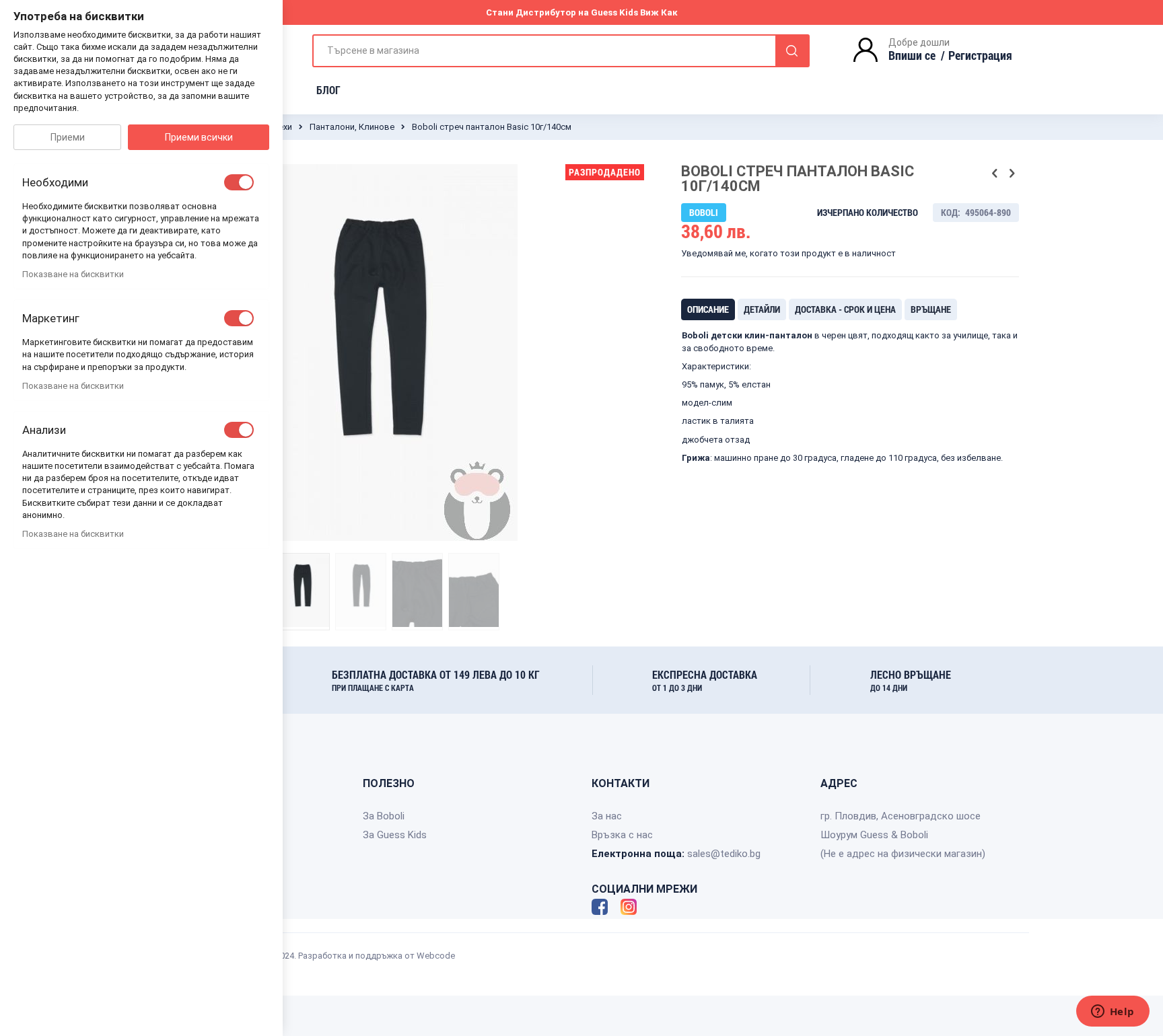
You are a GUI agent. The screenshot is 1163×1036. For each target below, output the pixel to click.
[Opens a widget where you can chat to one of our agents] (1113, 1012)
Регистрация (980, 55)
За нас (607, 816)
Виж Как (659, 12)
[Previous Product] (994, 173)
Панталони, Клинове (352, 127)
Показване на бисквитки (73, 274)
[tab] (708, 309)
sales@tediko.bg (724, 854)
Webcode (436, 956)
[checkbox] (239, 182)
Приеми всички (199, 137)
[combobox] (561, 50)
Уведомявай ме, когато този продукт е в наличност (788, 253)
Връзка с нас (622, 835)
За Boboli (383, 816)
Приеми (67, 137)
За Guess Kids (395, 835)
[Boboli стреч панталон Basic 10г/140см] (304, 591)
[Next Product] (1011, 173)
